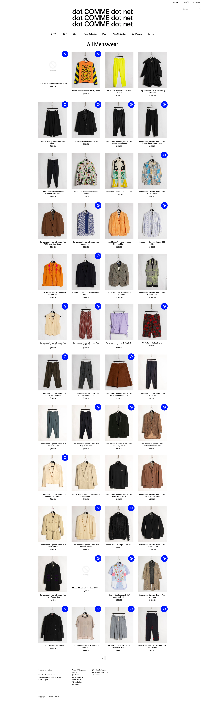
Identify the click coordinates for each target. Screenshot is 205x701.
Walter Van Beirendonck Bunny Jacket (86, 193)
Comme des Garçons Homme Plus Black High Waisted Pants (152, 142)
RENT (65, 34)
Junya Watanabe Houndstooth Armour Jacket (119, 294)
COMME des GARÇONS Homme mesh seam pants (152, 647)
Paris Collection (90, 34)
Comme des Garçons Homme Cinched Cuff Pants (53, 193)
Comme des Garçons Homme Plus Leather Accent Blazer (152, 495)
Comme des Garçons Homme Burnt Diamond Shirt (53, 294)
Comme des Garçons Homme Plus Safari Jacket (53, 546)
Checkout (196, 2)
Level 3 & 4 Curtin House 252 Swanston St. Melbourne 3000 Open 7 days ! (50, 677)
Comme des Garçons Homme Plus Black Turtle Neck (119, 495)
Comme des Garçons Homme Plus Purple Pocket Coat (53, 596)
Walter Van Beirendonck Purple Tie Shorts (119, 344)
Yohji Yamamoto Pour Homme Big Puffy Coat (152, 92)
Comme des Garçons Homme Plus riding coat (152, 596)
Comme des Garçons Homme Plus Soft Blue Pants (53, 445)
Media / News (76, 680)
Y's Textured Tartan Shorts (152, 343)
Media (104, 34)
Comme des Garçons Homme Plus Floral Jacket (152, 193)
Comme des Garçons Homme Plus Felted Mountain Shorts (119, 394)
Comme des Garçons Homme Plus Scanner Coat (152, 294)
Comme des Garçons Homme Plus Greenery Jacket (119, 445)
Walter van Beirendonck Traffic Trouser (119, 92)
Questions (75, 675)
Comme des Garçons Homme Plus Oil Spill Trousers (152, 394)
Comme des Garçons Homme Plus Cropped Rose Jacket (53, 495)
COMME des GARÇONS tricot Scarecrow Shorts (119, 647)
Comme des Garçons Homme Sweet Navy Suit (86, 294)
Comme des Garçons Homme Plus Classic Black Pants (119, 142)
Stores (75, 34)
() (186, 2)
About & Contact (119, 34)
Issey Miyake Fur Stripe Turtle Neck (119, 545)
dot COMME (55, 696)
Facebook (97, 675)
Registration (76, 684)
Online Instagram (100, 670)
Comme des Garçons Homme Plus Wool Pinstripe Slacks (86, 394)
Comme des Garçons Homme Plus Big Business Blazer (86, 495)
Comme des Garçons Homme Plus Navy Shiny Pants (86, 445)
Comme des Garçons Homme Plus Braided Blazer (86, 546)
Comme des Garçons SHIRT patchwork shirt (119, 596)
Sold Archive (137, 34)
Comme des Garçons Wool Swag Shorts (53, 142)
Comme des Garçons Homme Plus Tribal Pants (86, 344)
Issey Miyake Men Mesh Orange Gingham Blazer (119, 243)
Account (176, 2)
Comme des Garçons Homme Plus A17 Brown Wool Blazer (53, 243)
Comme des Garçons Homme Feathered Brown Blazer (152, 445)
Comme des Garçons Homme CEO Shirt (152, 243)
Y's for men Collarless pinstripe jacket (52, 83)
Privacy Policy (77, 682)
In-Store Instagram (101, 672)
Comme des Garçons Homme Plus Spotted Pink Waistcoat (53, 344)
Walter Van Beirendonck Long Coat (119, 192)
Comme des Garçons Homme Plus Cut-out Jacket (152, 546)
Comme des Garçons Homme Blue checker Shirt (86, 243)
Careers (151, 34)
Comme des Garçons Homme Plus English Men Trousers (53, 394)
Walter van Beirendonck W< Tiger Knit (86, 91)
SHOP (53, 34)
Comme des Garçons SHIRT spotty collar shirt (86, 647)
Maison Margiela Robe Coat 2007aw (86, 588)
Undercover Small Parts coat (53, 645)
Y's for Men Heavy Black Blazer (86, 141)
